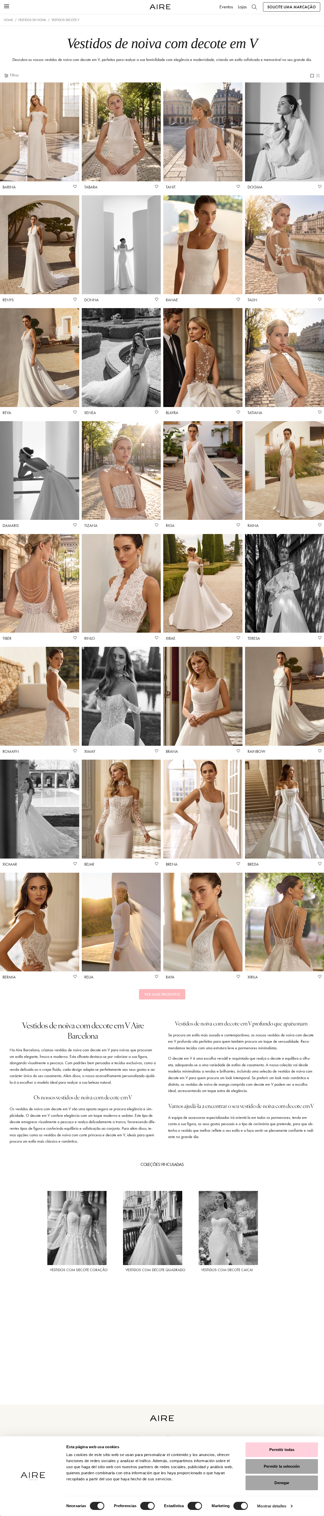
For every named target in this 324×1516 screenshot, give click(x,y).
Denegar (281, 1483)
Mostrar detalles (271, 1506)
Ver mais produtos (162, 994)
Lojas (242, 7)
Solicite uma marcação (291, 7)
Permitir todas (281, 1449)
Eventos (226, 7)
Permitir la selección (282, 1466)
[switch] (147, 1506)
